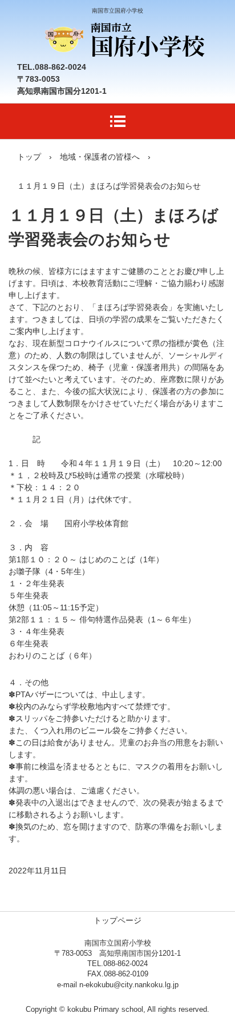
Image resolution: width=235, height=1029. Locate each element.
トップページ (117, 920)
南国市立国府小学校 (123, 33)
